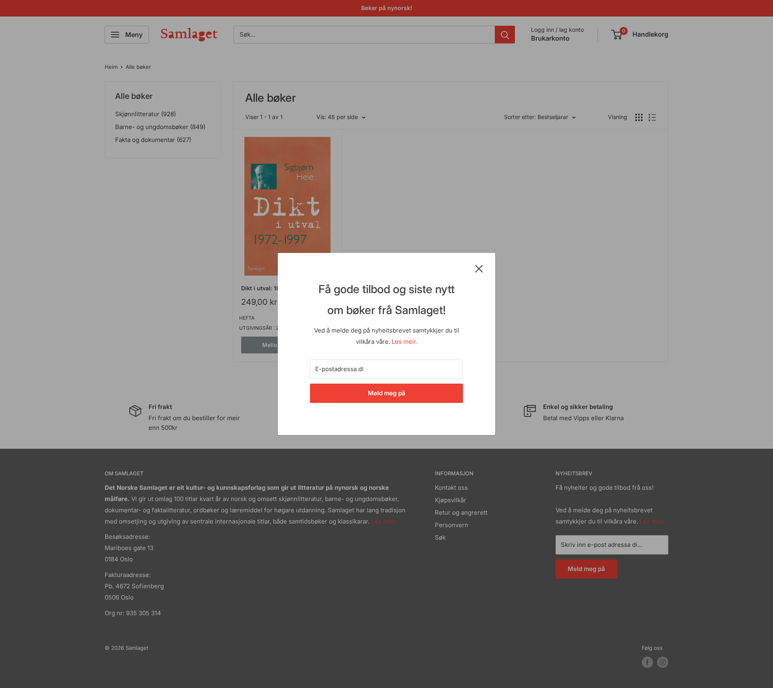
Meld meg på (386, 393)
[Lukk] (479, 268)
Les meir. (405, 341)
